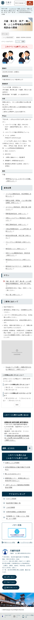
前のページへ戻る (9, 542)
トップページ (12, 8)
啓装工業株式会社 (16, 224)
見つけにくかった (15, 400)
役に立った (9, 387)
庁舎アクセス (11, 582)
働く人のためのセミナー (23, 10)
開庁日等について (12, 587)
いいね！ (6, 33)
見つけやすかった (11, 398)
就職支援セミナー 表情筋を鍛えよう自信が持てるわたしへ (17, 479)
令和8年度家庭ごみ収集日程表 (16, 511)
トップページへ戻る (26, 542)
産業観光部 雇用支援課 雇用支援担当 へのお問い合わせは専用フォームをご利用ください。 (16, 438)
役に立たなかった (11, 389)
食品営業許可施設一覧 (13, 503)
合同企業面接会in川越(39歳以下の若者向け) (17, 468)
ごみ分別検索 (10, 507)
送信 (17, 404)
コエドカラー (8, 616)
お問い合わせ (11, 577)
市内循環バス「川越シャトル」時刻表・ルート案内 (17, 517)
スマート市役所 (11, 498)
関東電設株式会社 (16, 213)
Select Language (19, 3)
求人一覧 (13, 294)
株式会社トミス (15, 248)
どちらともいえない (22, 387)
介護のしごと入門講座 (12, 462)
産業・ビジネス (22, 8)
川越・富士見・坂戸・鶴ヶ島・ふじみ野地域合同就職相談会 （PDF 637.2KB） (19, 282)
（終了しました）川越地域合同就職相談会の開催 (17, 486)
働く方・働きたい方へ (10, 10)
